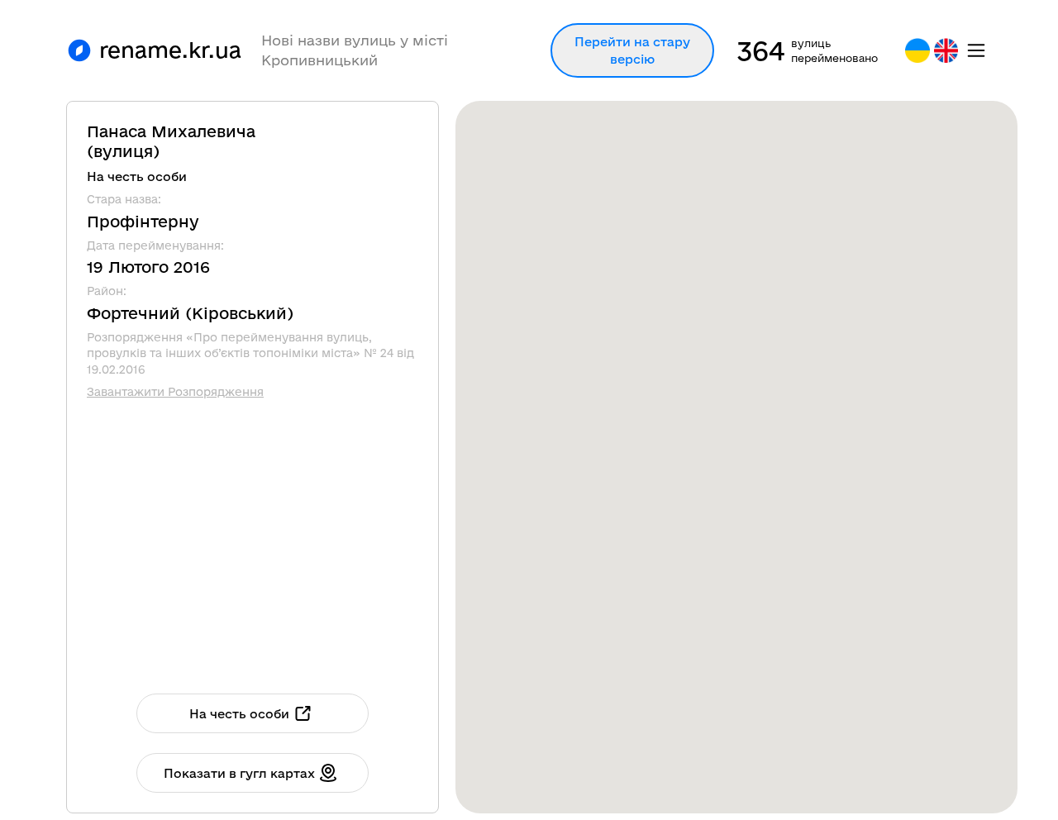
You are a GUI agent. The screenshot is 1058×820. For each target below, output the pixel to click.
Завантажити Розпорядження (175, 391)
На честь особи (239, 714)
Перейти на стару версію (632, 50)
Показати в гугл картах (239, 773)
